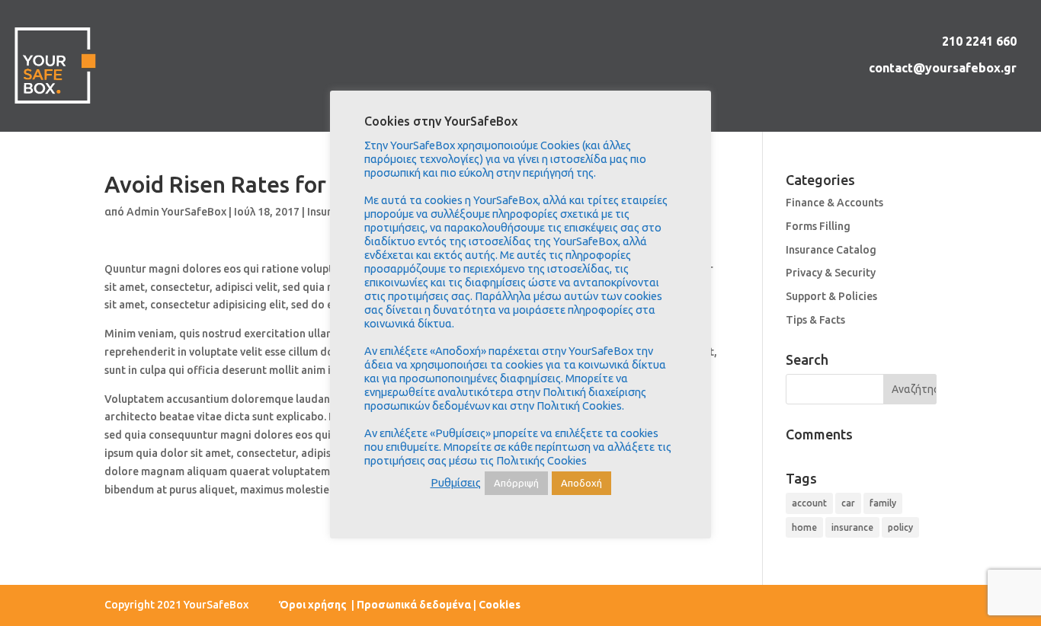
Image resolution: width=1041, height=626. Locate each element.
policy (900, 527)
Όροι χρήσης (314, 605)
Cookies (499, 605)
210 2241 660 (979, 41)
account (809, 503)
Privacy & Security (831, 273)
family (883, 503)
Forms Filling (818, 226)
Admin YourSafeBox (176, 212)
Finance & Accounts (834, 202)
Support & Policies (831, 296)
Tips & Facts (815, 320)
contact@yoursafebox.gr (943, 68)
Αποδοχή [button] (581, 482)
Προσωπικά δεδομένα (414, 605)
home (804, 527)
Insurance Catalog (831, 250)
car (848, 503)
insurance (852, 527)
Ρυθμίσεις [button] (456, 482)
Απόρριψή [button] (516, 482)
